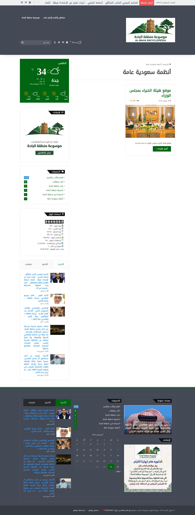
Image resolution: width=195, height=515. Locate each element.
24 (97, 461)
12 (84, 449)
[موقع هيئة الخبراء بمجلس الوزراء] (150, 121)
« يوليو (118, 471)
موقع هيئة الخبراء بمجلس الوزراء (150, 93)
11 (91, 449)
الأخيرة (61, 264)
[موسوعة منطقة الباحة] (150, 30)
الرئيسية (165, 64)
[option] (148, 419)
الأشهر (45, 264)
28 (118, 467)
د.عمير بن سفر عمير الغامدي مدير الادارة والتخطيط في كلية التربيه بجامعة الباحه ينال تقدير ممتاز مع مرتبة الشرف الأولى (147, 428)
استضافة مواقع (79, 510)
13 (77, 449)
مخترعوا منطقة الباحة (54, 190)
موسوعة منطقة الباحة (31, 17)
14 (118, 455)
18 (91, 455)
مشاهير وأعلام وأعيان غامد (54, 17)
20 (77, 455)
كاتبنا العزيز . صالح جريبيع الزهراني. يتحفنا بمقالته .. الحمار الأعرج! (36, 298)
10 (97, 449)
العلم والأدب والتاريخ (55, 177)
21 (118, 461)
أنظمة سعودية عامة (55, 198)
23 (104, 461)
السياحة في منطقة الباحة (52, 194)
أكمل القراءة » (162, 149)
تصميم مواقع (94, 510)
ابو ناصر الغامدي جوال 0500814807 (118, 510)
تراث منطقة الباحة (56, 186)
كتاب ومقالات (58, 181)
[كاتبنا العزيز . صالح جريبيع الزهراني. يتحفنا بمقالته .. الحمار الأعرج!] (57, 299)
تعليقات (28, 264)
